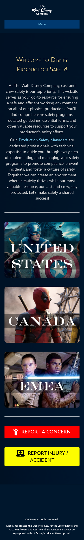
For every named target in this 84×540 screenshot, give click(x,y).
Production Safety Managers (43, 140)
